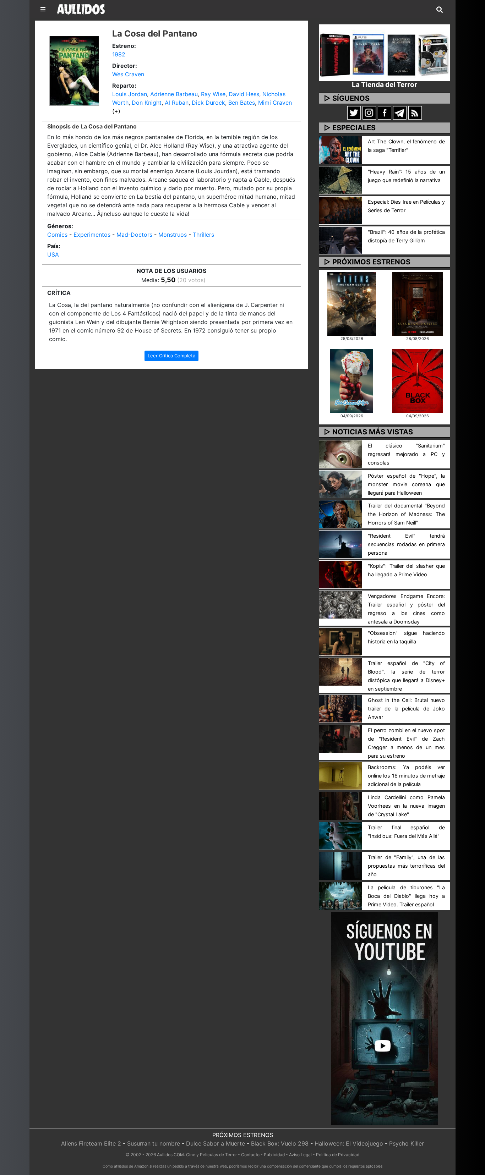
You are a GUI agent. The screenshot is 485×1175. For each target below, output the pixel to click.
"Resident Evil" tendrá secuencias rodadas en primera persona (406, 544)
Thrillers (203, 234)
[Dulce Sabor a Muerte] (351, 380)
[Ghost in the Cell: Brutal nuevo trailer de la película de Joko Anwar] (341, 708)
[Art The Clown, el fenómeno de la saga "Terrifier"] (341, 149)
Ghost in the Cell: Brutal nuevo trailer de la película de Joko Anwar (406, 708)
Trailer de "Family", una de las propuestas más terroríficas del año (406, 865)
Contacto (250, 1154)
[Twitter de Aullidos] (354, 112)
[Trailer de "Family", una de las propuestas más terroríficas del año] (341, 865)
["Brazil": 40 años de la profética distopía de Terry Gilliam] (341, 239)
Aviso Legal (300, 1154)
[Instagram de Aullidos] (369, 112)
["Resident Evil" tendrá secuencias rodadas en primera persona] (341, 544)
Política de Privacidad (337, 1154)
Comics (57, 234)
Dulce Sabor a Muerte (215, 1143)
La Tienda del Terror (384, 84)
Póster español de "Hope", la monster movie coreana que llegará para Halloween (406, 484)
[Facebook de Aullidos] (384, 112)
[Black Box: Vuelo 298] (417, 380)
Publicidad (274, 1154)
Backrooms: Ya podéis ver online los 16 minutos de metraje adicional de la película (406, 775)
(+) (116, 111)
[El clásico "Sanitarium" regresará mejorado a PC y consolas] (341, 453)
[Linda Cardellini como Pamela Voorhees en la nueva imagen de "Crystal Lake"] (341, 805)
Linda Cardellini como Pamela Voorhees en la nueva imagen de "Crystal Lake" (406, 805)
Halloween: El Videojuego (349, 1143)
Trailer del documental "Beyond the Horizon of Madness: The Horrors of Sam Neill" (406, 514)
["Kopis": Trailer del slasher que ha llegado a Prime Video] (341, 573)
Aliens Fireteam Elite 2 (91, 1143)
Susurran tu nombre (153, 1143)
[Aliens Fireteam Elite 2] (351, 303)
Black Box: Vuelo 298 (280, 1143)
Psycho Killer (406, 1143)
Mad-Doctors (134, 234)
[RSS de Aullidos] (415, 112)
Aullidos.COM (170, 1154)
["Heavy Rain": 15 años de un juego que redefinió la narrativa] (341, 179)
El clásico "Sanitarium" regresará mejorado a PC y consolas (406, 454)
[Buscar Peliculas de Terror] (439, 10)
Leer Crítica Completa (171, 355)
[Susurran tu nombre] (417, 303)
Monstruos (172, 234)
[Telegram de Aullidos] (400, 112)
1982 (118, 54)
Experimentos (91, 234)
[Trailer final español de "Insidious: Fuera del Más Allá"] (341, 835)
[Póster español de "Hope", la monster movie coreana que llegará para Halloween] (341, 483)
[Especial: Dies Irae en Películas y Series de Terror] (341, 209)
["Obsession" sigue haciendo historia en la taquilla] (341, 640)
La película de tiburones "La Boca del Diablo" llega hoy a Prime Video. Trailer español (406, 895)
